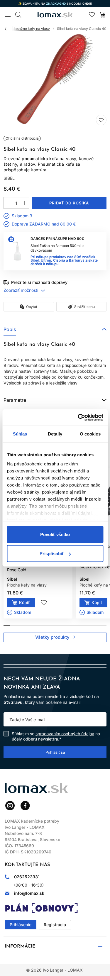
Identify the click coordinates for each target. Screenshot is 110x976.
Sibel (9, 178)
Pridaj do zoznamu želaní (101, 120)
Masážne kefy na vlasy (31, 28)
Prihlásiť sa (55, 752)
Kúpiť (24, 602)
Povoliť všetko (55, 534)
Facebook (25, 805)
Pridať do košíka (69, 203)
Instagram (10, 805)
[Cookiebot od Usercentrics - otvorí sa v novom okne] (78, 417)
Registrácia (55, 924)
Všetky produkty (52, 637)
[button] (55, 329)
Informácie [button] (20, 946)
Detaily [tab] (55, 433)
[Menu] (7, 14)
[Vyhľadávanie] (18, 14)
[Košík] (102, 14)
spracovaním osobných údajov (64, 733)
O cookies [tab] (90, 433)
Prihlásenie (20, 924)
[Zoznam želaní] (92, 14)
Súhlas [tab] (20, 433)
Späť (9, 28)
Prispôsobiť (52, 553)
